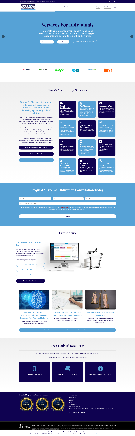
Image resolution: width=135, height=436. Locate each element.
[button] (115, 7)
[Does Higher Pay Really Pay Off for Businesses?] (100, 307)
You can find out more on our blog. (97, 434)
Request (68, 216)
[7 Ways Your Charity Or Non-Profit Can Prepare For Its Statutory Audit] (67, 306)
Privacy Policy (64, 207)
